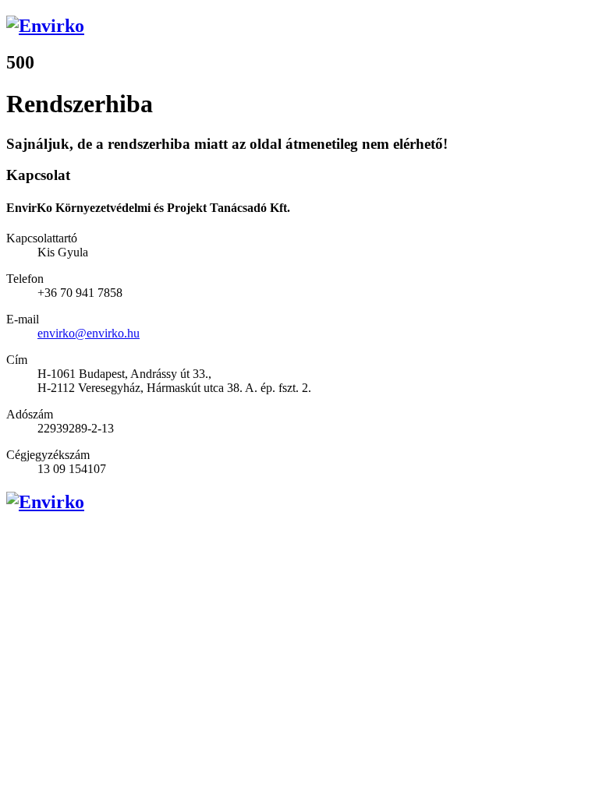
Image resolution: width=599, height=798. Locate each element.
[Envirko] (299, 26)
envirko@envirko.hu (88, 333)
